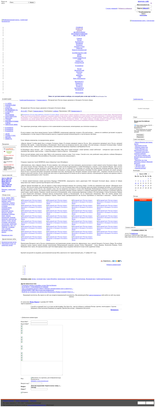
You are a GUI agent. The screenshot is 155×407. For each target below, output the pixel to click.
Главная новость (42, 100)
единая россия (6, 204)
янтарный (5, 230)
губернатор (5, 203)
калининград (6, 209)
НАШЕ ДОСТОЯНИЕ (9, 114)
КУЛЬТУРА (8, 108)
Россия (79, 40)
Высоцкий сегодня (141, 145)
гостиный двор (41, 279)
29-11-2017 (24, 111)
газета (9, 201)
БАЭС (3, 198)
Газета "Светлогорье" (22, 401)
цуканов (7, 228)
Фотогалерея (79, 92)
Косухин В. (79, 85)
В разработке (79, 65)
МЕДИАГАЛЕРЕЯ (79, 32)
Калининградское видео (9, 242)
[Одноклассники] (117, 261)
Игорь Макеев (34, 302)
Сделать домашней (111, 8)
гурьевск (12, 203)
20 (143, 185)
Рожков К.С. (79, 83)
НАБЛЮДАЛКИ (10, 105)
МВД (12, 198)
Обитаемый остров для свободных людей (9, 244)
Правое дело (79, 61)
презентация (61, 279)
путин (9, 220)
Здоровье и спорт (79, 46)
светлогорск (12, 222)
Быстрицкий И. (79, 88)
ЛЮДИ (7, 134)
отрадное (12, 214)
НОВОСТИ (79, 29)
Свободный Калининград (27, 100)
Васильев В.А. (79, 81)
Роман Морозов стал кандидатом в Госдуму (141, 149)
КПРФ (79, 54)
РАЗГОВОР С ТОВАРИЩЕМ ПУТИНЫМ (35, 287)
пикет (3, 216)
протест (4, 220)
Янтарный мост (90, 279)
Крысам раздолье (140, 168)
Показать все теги (7, 235)
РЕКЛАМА (8, 118)
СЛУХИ (7, 106)
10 (135, 183)
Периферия (79, 43)
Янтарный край (79, 70)
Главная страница (8, 401)
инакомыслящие (7, 207)
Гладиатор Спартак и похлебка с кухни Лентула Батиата (39, 285)
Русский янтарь (80, 279)
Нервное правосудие (141, 147)
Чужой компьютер (144, 12)
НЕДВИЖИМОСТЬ (11, 110)
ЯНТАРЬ (8, 137)
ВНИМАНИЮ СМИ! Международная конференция (38, 290)
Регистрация (143, 15)
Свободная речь (138, 99)
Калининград (79, 41)
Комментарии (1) (76, 111)
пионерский (5, 217)
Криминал (79, 45)
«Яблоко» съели (140, 165)
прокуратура (12, 219)
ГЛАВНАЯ (79, 27)
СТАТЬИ (8, 119)
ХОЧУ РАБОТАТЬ (11, 116)
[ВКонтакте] (113, 261)
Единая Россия (79, 62)
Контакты (33, 401)
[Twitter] (115, 261)
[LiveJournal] (121, 261)
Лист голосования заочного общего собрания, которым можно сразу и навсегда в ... (47, 288)
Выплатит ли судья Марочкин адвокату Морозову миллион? (143, 161)
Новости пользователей (79, 50)
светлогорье (5, 224)
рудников (4, 222)
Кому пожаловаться (79, 78)
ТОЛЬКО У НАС (10, 135)
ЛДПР (79, 59)
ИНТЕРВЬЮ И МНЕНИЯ (79, 34)
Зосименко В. (79, 89)
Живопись (79, 75)
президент (5, 219)
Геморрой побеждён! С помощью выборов (141, 152)
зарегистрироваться (95, 295)
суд (14, 225)
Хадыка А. (79, 86)
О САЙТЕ (8, 103)
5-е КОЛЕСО (9, 111)
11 (138, 183)
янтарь (10, 230)
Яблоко (79, 56)
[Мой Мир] (119, 261)
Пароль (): (143, 8)
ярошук (4, 232)
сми (11, 225)
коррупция (5, 211)
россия (13, 220)
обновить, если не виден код (39, 381)
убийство (4, 227)
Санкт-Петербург (51, 279)
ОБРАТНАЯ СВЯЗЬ (11, 124)
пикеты (8, 216)
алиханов (4, 199)
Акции (79, 73)
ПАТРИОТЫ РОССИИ (79, 53)
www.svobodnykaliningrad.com (37, 405)
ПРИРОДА (8, 139)
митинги (4, 212)
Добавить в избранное (125, 8)
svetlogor (55, 111)
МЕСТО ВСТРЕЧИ (79, 35)
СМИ (79, 77)
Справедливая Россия (79, 58)
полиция (12, 217)
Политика (79, 72)
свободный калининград (9, 224)
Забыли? (145, 8)
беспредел (11, 199)
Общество (79, 48)
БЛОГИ (79, 30)
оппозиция (5, 214)
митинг (11, 211)
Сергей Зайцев (70, 279)
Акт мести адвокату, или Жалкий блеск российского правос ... (142, 156)
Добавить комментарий (113, 264)
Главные (79, 38)
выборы (4, 201)
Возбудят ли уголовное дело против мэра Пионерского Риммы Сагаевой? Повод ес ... (48, 292)
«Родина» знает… (140, 166)
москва (10, 212)
